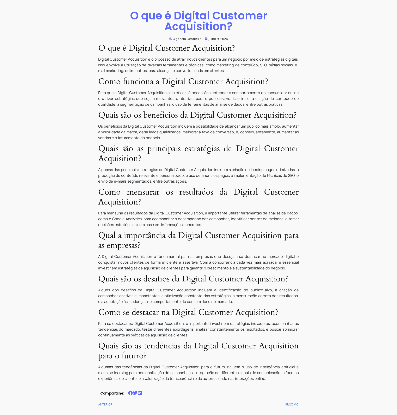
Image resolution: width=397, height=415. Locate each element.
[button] (130, 393)
